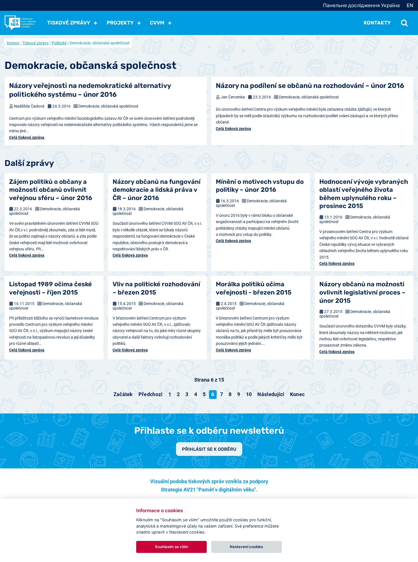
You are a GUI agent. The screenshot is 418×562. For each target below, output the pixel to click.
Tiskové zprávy (35, 43)
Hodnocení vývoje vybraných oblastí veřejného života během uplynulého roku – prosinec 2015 (363, 194)
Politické (59, 43)
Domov (13, 43)
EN (410, 5)
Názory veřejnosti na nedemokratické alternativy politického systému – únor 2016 (90, 90)
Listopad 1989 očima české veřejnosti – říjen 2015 (50, 288)
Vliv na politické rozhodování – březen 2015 (156, 288)
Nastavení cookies (246, 546)
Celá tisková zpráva (26, 137)
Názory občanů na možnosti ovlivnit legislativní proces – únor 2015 (362, 292)
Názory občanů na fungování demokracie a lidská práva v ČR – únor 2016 (156, 190)
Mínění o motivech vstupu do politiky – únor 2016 (260, 186)
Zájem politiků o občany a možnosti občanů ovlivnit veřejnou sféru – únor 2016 (50, 190)
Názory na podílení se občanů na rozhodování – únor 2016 (310, 86)
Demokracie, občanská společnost (108, 106)
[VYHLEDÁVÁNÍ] (404, 22)
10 (249, 394)
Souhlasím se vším (171, 546)
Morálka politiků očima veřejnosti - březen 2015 (253, 288)
